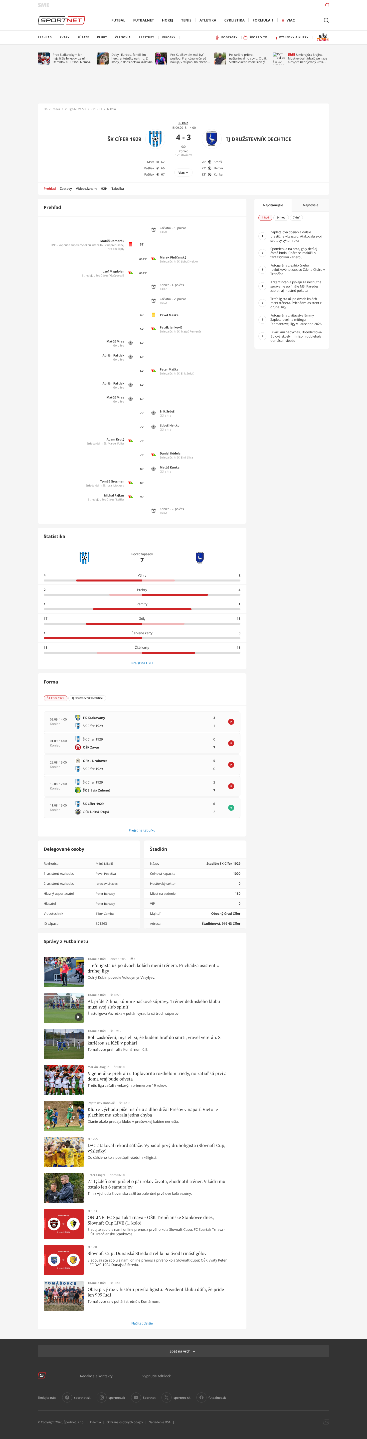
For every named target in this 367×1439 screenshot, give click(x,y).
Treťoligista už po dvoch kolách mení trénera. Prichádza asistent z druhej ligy (153, 968)
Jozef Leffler (116, 500)
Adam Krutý (115, 439)
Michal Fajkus (114, 495)
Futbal (118, 20)
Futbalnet (143, 20)
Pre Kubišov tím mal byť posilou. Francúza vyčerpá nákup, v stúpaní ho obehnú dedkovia (189, 58)
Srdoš (218, 162)
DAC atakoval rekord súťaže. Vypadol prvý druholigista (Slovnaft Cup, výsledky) (156, 1148)
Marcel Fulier (116, 444)
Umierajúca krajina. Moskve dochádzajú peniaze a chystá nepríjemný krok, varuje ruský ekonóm (307, 58)
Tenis (186, 20)
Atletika (207, 20)
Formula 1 (263, 20)
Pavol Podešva (106, 874)
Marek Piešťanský (173, 257)
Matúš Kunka (170, 467)
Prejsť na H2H (142, 663)
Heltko (218, 168)
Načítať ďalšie (142, 1323)
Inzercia (95, 1422)
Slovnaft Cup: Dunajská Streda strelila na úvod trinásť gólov (147, 1253)
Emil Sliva (187, 458)
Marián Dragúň (98, 1067)
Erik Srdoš (187, 374)
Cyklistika (234, 20)
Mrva (150, 162)
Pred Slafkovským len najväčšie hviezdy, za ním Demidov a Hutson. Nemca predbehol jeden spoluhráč (71, 58)
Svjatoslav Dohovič (101, 1103)
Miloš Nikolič (104, 864)
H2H (104, 188)
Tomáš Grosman (112, 481)
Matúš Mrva (116, 341)
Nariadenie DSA (160, 1422)
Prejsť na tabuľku (142, 830)
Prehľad (50, 188)
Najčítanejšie (273, 205)
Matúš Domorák (112, 241)
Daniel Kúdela (170, 453)
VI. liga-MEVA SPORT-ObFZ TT (83, 109)
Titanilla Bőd (97, 959)
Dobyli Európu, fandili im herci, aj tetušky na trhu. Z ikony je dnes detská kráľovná (132, 58)
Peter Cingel (96, 1175)
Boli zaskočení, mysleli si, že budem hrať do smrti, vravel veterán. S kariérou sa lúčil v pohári (154, 1040)
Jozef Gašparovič (113, 276)
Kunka (218, 174)
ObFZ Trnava (52, 109)
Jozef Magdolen (113, 271)
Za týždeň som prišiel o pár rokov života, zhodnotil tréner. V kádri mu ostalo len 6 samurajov (156, 1184)
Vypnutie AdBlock (156, 1376)
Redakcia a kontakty (96, 1376)
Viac (182, 172)
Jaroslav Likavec (107, 884)
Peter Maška (169, 369)
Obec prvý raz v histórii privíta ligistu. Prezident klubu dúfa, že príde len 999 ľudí (156, 1292)
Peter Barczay (105, 894)
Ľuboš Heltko (189, 262)
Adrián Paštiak (114, 355)
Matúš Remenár (191, 332)
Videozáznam (86, 188)
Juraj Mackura (115, 486)
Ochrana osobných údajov (125, 1422)
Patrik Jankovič (171, 327)
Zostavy (66, 188)
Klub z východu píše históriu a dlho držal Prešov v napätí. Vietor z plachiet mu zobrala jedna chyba (153, 1112)
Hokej (167, 20)
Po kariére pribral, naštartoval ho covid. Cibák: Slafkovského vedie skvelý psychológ (248, 58)
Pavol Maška (169, 315)
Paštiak (149, 168)
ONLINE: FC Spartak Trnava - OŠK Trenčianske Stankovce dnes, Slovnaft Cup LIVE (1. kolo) (151, 1220)
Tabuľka (117, 188)
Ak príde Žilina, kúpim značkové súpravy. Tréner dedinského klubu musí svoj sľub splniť (154, 1004)
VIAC (291, 20)
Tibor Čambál (105, 914)
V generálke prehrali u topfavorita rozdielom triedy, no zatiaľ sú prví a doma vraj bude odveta (157, 1076)
